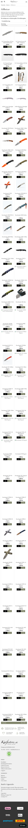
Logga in (3, 770)
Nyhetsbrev (4, 777)
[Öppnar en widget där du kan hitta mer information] (23, 825)
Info (5, 46)
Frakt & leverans (5, 765)
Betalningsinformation (6, 763)
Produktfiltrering (6, 21)
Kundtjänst (3, 762)
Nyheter (3, 775)
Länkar (2, 779)
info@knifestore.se (15, 749)
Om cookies (4, 780)
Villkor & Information (6, 768)
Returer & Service (5, 767)
